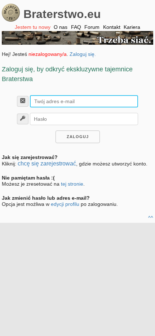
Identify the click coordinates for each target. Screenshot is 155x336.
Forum (91, 27)
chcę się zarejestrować (47, 163)
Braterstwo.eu (62, 14)
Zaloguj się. (83, 54)
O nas (60, 27)
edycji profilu (65, 204)
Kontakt (111, 27)
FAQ (76, 27)
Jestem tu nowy (32, 27)
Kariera (132, 27)
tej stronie (72, 184)
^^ (150, 218)
